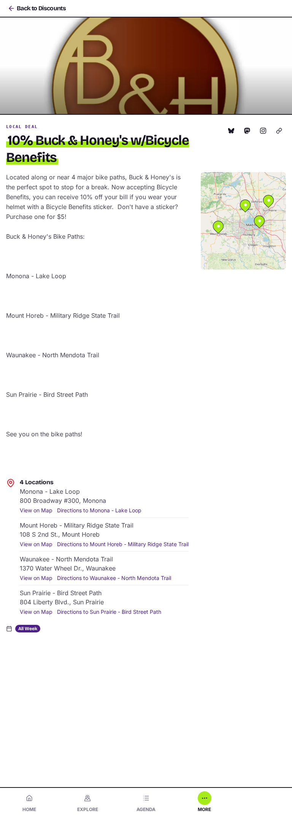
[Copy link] (279, 131)
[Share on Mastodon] (247, 131)
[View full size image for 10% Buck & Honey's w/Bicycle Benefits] (146, 65)
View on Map (36, 510)
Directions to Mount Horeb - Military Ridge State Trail (123, 544)
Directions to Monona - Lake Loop (99, 510)
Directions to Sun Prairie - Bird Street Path (109, 611)
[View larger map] (243, 220)
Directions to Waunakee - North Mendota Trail (114, 578)
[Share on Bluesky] (231, 131)
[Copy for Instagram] (263, 131)
